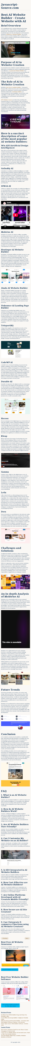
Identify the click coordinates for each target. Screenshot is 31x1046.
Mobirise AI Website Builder (13, 34)
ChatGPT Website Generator (9, 969)
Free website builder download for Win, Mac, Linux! (10, 1005)
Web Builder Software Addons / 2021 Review (13, 1022)
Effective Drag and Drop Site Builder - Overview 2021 (15, 1020)
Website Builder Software (14, 978)
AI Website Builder (17, 91)
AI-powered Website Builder (16, 70)
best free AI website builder (13, 87)
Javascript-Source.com (10, 6)
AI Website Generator (12, 943)
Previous (4, 938)
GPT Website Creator (6, 100)
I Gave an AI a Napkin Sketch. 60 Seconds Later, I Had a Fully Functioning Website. (15, 1033)
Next (27, 938)
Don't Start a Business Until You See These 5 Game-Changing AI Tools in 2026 (14, 1030)
